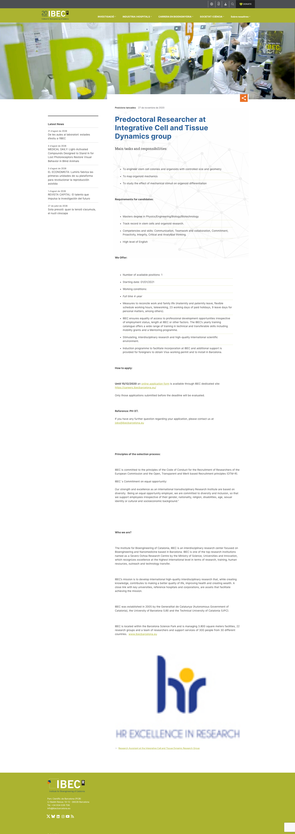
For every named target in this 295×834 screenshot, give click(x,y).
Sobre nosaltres (239, 16)
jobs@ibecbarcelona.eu (129, 422)
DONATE (247, 4)
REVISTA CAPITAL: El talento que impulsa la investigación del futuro (69, 196)
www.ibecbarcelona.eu (143, 634)
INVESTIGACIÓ (106, 16)
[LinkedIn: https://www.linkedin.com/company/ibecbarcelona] (58, 816)
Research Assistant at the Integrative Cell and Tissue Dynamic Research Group (159, 748)
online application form (155, 383)
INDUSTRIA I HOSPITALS (136, 16)
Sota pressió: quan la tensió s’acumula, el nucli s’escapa (72, 211)
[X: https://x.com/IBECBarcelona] (48, 816)
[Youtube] (67, 816)
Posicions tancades (125, 107)
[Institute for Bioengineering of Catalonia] (55, 15)
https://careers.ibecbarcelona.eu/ (135, 387)
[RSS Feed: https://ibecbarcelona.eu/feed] (72, 816)
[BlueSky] (53, 816)
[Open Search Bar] (232, 4)
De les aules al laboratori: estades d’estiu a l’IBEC (69, 136)
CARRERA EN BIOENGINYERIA (174, 16)
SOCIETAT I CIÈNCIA (211, 16)
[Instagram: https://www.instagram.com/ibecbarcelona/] (63, 816)
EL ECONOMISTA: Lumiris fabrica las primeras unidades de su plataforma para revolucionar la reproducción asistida (70, 177)
